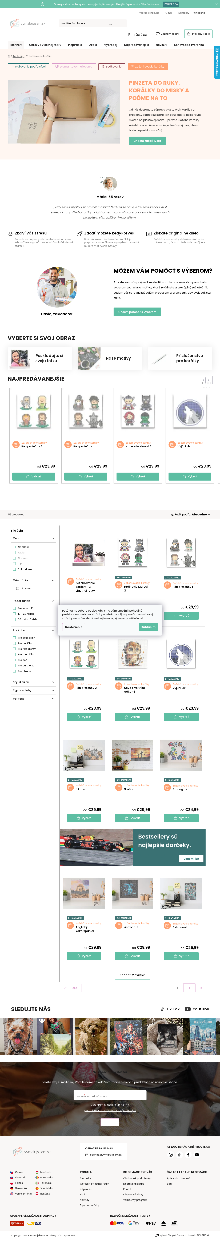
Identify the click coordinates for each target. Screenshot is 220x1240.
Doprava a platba (133, 1184)
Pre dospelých (26, 637)
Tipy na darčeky (89, 1205)
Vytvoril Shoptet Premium (173, 1235)
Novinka (22, 558)
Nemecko (21, 1188)
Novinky (84, 1200)
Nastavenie (73, 627)
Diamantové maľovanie (76, 67)
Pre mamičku (26, 654)
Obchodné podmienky (137, 1178)
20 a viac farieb (27, 619)
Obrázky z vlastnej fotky (94, 1184)
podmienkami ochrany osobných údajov (110, 1110)
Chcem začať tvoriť (147, 141)
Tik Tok (173, 1009)
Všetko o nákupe (149, 13)
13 (201, 988)
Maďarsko (46, 1172)
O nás (169, 13)
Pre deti (22, 660)
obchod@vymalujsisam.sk (106, 1155)
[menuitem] (16, 45)
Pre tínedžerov (27, 648)
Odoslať (110, 1122)
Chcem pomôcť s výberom (137, 312)
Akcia (21, 552)
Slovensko (21, 1177)
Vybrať (36, 476)
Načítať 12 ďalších (133, 975)
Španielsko (46, 1188)
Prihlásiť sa (137, 34)
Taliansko (46, 1183)
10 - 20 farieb (26, 613)
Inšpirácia (85, 1189)
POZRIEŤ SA (171, 4)
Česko (19, 1172)
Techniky (85, 1178)
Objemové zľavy (133, 1194)
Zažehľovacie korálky (149, 67)
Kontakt (128, 1189)
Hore (73, 988)
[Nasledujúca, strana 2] (189, 987)
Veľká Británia (23, 1193)
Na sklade (24, 547)
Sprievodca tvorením (179, 1178)
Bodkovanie (114, 67)
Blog (169, 1184)
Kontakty (183, 13)
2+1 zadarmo (25, 569)
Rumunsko (46, 1177)
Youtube (201, 1009)
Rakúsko (45, 1193)
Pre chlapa (24, 671)
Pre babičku (25, 643)
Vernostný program (135, 1200)
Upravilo (198, 1235)
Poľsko (19, 1183)
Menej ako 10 (25, 608)
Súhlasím (148, 627)
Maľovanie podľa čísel (30, 67)
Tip (20, 563)
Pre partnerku (26, 665)
